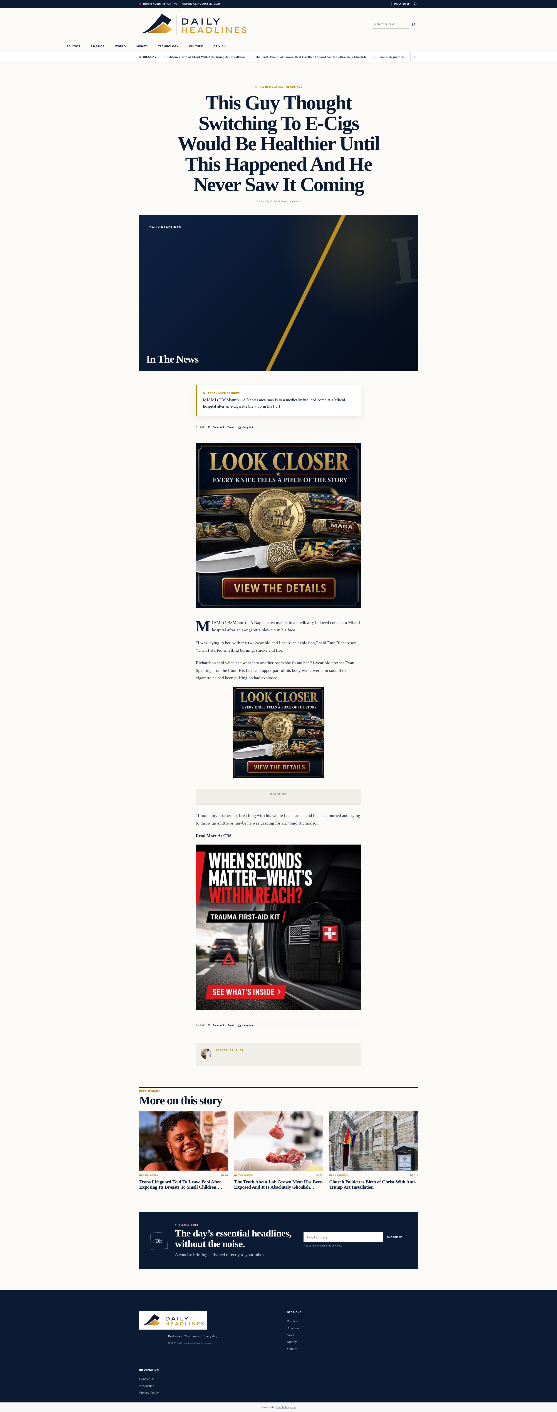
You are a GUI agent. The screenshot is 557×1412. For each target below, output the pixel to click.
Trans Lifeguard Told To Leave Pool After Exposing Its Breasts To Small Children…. (396, 57)
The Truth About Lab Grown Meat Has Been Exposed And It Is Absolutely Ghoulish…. (273, 57)
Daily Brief (402, 3)
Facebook (219, 427)
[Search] (413, 24)
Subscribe (394, 1237)
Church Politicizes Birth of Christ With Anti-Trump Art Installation (162, 57)
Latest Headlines (288, 86)
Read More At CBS (214, 835)
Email (231, 427)
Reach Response (286, 1407)
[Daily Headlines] (194, 24)
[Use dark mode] (415, 4)
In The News (264, 86)
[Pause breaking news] (414, 57)
